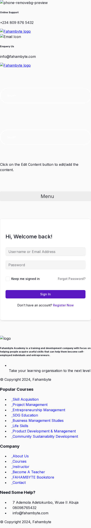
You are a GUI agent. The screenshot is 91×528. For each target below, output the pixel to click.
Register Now (63, 305)
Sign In (45, 294)
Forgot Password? (71, 279)
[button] (45, 72)
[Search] (83, 95)
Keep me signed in (25, 279)
